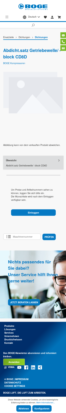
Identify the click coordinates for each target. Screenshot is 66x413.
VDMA (11, 367)
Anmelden (14, 362)
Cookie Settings (14, 386)
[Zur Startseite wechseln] (33, 7)
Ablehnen (23, 408)
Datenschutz (12, 382)
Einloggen (33, 212)
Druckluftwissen (13, 339)
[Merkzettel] (45, 17)
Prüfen (49, 237)
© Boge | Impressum (16, 379)
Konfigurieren (42, 408)
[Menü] (7, 17)
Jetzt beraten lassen (24, 302)
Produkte (9, 325)
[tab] (33, 162)
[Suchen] (33, 25)
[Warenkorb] (59, 17)
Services (9, 332)
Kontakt (8, 342)
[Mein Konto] (52, 17)
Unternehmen (11, 336)
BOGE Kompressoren (14, 63)
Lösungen (10, 329)
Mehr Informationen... (45, 402)
